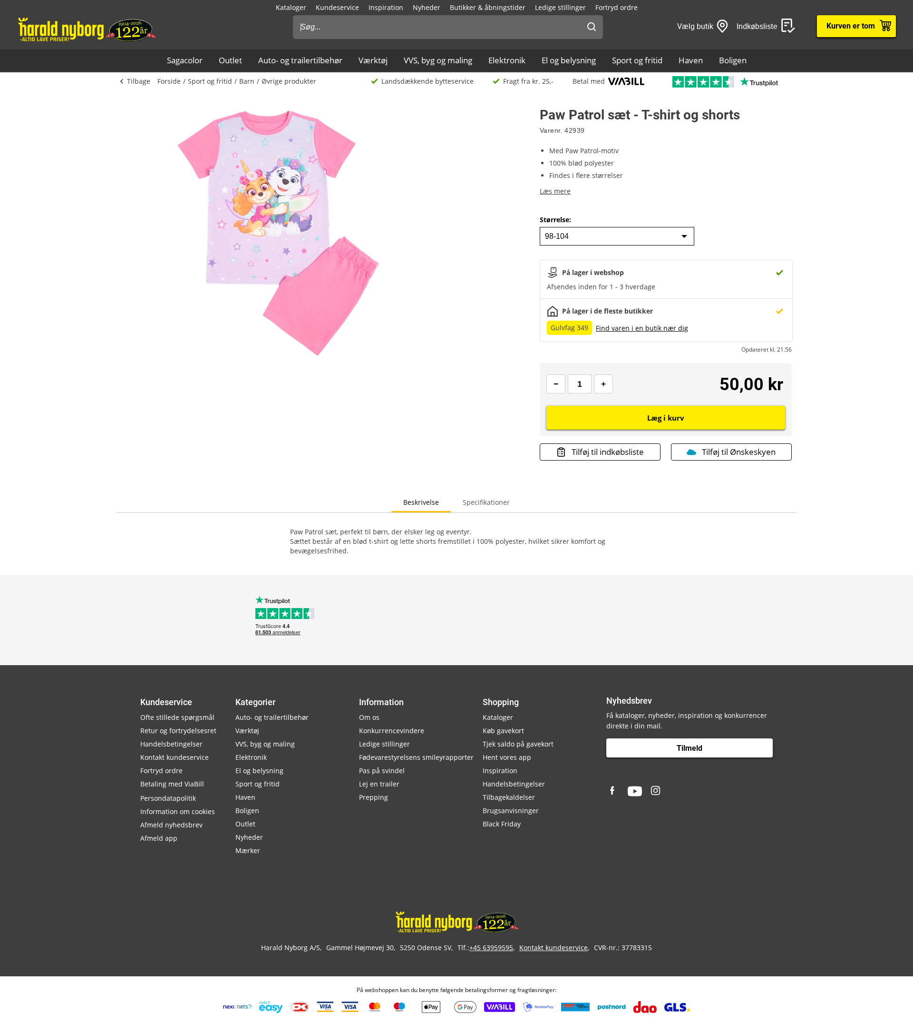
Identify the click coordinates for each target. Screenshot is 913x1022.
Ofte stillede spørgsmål (177, 717)
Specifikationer (486, 502)
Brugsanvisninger (511, 810)
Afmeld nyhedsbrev (171, 824)
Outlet (230, 60)
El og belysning (569, 60)
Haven (691, 60)
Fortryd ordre (616, 7)
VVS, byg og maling (438, 60)
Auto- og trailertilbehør (300, 60)
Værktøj (373, 60)
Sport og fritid (637, 60)
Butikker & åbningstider (487, 7)
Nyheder (426, 7)
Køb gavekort (503, 730)
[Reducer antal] (555, 383)
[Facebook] (613, 791)
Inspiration (386, 7)
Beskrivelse (421, 502)
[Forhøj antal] (603, 383)
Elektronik (506, 60)
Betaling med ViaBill (172, 783)
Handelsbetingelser (171, 743)
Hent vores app (507, 757)
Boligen (733, 60)
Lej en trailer (379, 783)
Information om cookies (177, 811)
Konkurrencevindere (391, 730)
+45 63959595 (491, 947)
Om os (369, 717)
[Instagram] (656, 791)
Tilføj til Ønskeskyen (739, 451)
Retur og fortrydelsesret (178, 730)
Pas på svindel (382, 770)
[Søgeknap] (591, 27)
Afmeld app (158, 838)
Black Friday (502, 823)
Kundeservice (337, 7)
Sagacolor (185, 60)
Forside (169, 81)
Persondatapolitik (168, 798)
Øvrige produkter (289, 81)
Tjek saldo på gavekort (518, 743)
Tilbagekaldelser (509, 797)
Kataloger (291, 7)
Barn (246, 81)
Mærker (247, 850)
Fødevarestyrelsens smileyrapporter (416, 757)
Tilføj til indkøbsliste (608, 451)
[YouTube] (635, 791)
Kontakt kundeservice (174, 757)
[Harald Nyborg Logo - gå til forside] (86, 29)
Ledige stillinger (560, 7)
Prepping (373, 797)
